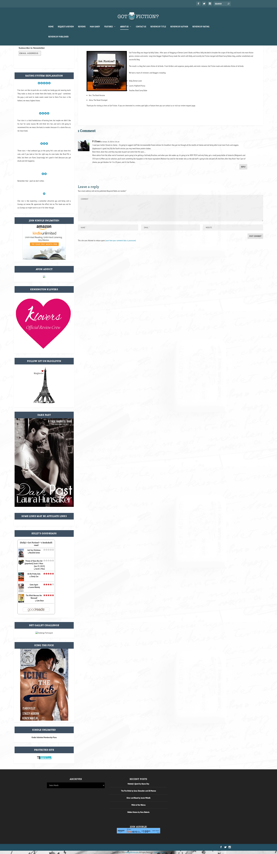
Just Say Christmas (34, 550)
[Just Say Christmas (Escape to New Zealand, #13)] (21, 556)
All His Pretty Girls (33, 574)
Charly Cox (34, 576)
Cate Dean (40, 600)
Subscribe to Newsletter (32, 48)
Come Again (34, 584)
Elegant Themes (60, 847)
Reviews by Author (179, 26)
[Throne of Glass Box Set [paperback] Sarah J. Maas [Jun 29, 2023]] (21, 564)
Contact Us (141, 26)
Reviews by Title (158, 26)
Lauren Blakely (34, 587)
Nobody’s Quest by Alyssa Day (138, 783)
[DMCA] (44, 758)
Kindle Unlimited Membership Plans (44, 737)
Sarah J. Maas (40, 568)
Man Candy (95, 26)
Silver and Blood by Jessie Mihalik (138, 798)
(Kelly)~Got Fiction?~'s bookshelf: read (36, 543)
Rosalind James (34, 552)
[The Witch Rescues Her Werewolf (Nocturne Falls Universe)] (21, 601)
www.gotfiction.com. (132, 852)
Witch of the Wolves (138, 805)
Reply (243, 166)
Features (108, 26)
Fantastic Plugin (159, 852)
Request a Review (66, 26)
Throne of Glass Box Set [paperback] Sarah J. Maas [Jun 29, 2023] (35, 563)
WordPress (79, 847)
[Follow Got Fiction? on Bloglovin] (44, 402)
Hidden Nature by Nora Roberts (138, 812)
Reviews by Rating (200, 26)
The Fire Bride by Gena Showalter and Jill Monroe (138, 790)
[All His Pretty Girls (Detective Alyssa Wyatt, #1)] (21, 580)
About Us (124, 26)
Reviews (82, 26)
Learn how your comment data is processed (120, 240)
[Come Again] (21, 591)
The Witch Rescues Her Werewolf (34, 596)
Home (51, 26)
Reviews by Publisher (58, 36)
